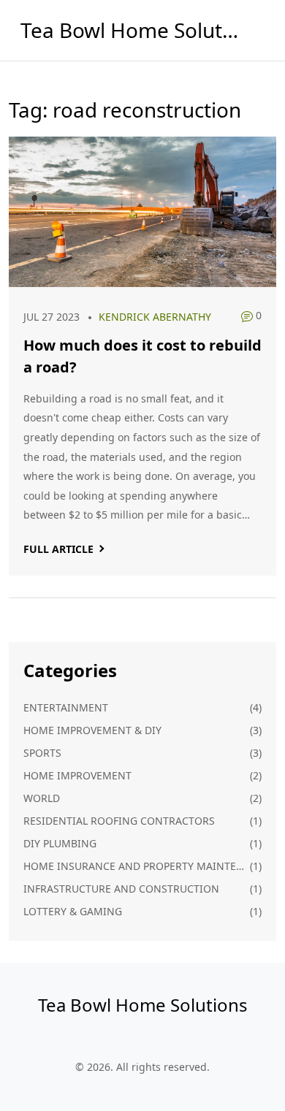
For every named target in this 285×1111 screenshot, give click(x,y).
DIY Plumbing (59, 843)
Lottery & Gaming (72, 911)
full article (58, 549)
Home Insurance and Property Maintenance (136, 866)
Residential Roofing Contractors (119, 821)
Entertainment (65, 707)
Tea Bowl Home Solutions (130, 30)
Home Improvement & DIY (92, 730)
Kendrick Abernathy (155, 317)
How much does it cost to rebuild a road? (142, 356)
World (41, 798)
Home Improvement (77, 775)
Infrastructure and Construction (121, 889)
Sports (42, 753)
